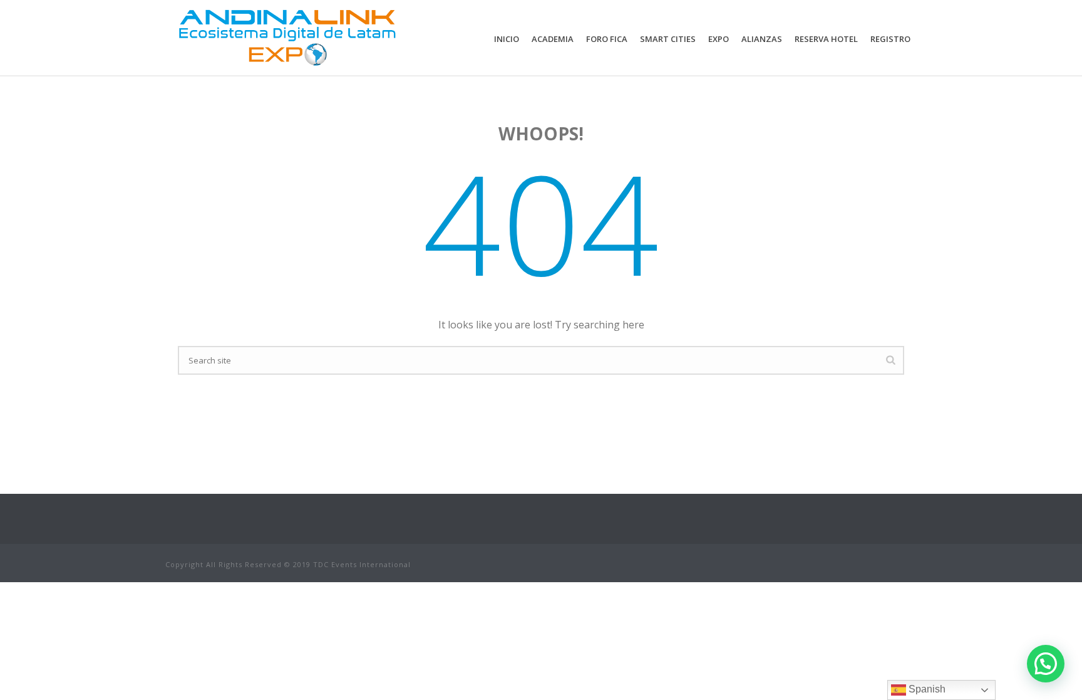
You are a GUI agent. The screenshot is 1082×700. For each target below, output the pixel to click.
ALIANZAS (761, 38)
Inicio (506, 38)
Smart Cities (668, 38)
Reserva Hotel (826, 38)
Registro (890, 38)
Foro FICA (606, 38)
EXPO (718, 38)
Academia (553, 38)
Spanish (925, 689)
